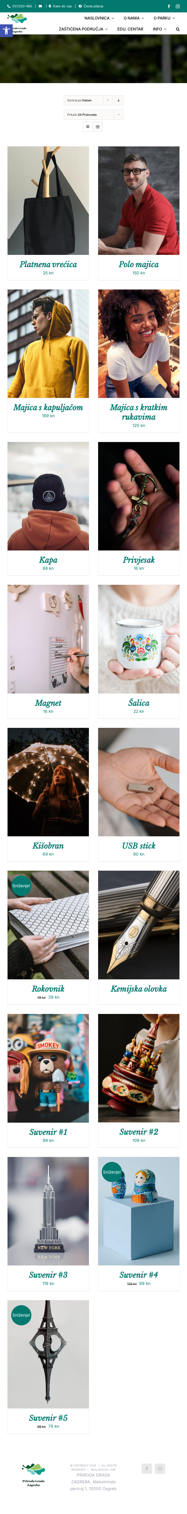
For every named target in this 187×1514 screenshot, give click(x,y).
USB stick (139, 845)
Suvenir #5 (48, 1418)
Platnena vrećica (48, 264)
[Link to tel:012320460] (8, 6)
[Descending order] (118, 100)
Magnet (48, 703)
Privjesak (139, 560)
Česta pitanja (93, 6)
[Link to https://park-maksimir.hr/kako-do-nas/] (50, 6)
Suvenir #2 (139, 1132)
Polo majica (139, 264)
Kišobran (48, 845)
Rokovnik (48, 988)
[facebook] (169, 6)
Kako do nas (62, 6)
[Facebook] (147, 1469)
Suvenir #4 (139, 1275)
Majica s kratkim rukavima (139, 412)
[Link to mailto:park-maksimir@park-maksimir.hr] (40, 6)
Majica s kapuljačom (48, 407)
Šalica (139, 703)
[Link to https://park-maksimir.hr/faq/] (80, 6)
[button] (6, 30)
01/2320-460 (22, 6)
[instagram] (178, 6)
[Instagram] (160, 1469)
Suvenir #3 (48, 1275)
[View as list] (97, 126)
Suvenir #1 (48, 1132)
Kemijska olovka (139, 988)
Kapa (48, 560)
